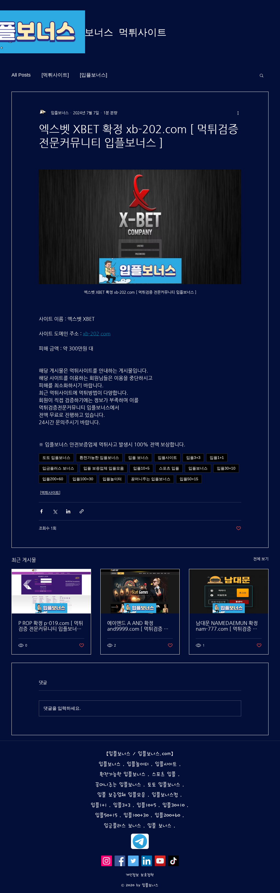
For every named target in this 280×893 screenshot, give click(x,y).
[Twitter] (133, 861)
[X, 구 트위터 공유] (54, 511)
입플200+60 (52, 479)
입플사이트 (167, 457)
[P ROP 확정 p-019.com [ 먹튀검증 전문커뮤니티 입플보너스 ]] (51, 591)
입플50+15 (189, 479)
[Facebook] (120, 861)
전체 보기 (261, 559)
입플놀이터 (112, 479)
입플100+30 (82, 479)
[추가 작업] (238, 112)
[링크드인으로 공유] (68, 511)
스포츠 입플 (169, 468)
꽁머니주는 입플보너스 (150, 479)
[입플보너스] (93, 75)
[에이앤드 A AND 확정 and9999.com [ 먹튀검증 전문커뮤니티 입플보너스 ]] (140, 591)
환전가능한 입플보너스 (99, 457)
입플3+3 (193, 457)
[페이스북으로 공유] (41, 511)
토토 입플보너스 (56, 457)
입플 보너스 (138, 457)
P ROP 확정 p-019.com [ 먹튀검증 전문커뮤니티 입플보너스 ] (50, 626)
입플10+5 (141, 468)
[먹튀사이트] (55, 75)
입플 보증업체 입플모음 (103, 468)
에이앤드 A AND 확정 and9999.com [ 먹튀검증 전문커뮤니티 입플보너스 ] (137, 626)
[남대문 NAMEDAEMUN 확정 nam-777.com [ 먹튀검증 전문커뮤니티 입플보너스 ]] (228, 591)
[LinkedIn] (146, 861)
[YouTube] (160, 861)
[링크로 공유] (81, 511)
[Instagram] (106, 861)
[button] (261, 75)
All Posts (21, 75)
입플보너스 (198, 468)
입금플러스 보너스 (58, 468)
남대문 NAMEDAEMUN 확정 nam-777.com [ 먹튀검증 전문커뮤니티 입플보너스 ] (227, 626)
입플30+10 (226, 468)
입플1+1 (217, 457)
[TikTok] (173, 861)
